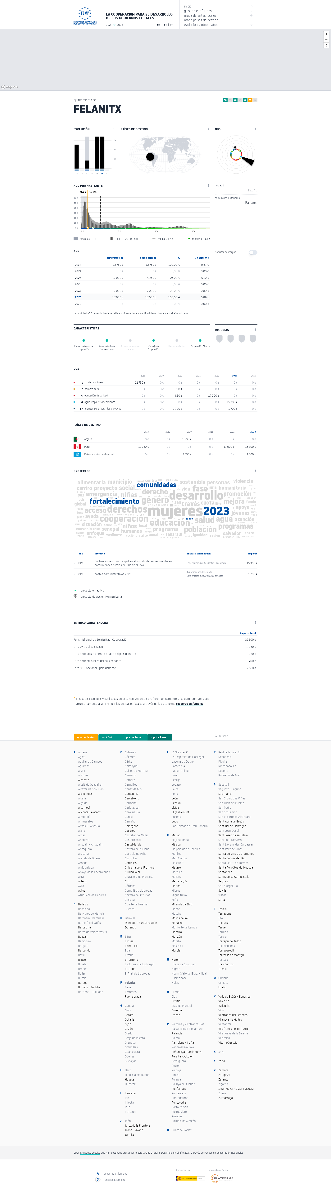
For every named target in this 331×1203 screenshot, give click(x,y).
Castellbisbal (133, 840)
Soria (221, 900)
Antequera (85, 849)
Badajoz (83, 904)
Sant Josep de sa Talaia (233, 835)
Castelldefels (133, 844)
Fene (128, 987)
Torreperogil (226, 950)
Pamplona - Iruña (183, 1042)
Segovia (223, 881)
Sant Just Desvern (230, 840)
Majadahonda (180, 840)
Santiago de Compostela (233, 877)
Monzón (177, 936)
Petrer (176, 1065)
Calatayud (131, 766)
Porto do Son (180, 1107)
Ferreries (131, 992)
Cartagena (131, 826)
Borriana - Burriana (90, 992)
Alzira (81, 830)
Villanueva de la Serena (233, 1033)
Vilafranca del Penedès (232, 1015)
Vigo (221, 1010)
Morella (176, 941)
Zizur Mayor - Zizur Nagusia (236, 1088)
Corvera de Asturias (137, 895)
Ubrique (223, 978)
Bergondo (84, 950)
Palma (176, 1038)
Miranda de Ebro (182, 904)
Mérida (176, 886)
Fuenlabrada (133, 996)
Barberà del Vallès (89, 923)
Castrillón (131, 858)
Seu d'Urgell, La (228, 886)
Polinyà (176, 1079)
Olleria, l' (177, 992)
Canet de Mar (133, 789)
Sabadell (223, 784)
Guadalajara (132, 1052)
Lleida (175, 807)
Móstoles (177, 946)
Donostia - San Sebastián (141, 923)
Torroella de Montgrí (231, 955)
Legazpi (176, 784)
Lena (175, 794)
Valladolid (224, 1006)
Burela (82, 978)
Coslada (130, 900)
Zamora (223, 1070)
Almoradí (84, 817)
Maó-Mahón (179, 858)
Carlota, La (131, 807)
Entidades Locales (90, 1152)
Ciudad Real (132, 872)
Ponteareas (179, 1093)
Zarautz (223, 1079)
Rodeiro (223, 771)
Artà (81, 877)
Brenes (82, 969)
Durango (130, 927)
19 (230, 100)
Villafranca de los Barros (233, 1029)
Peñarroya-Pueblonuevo (187, 1052)
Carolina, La (132, 812)
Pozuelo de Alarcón (184, 1121)
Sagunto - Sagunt (229, 789)
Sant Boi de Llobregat (232, 826)
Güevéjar (130, 1061)
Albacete (83, 780)
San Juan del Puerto (231, 803)
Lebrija (176, 780)
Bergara (83, 946)
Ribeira (222, 761)
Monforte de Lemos (184, 927)
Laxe (175, 775)
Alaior (81, 771)
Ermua (129, 955)
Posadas (177, 1116)
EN (165, 24)
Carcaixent (132, 798)
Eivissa (129, 941)
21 (240, 100)
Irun (127, 1107)
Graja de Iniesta (135, 1038)
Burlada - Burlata (89, 987)
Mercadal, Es (179, 881)
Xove (221, 1052)
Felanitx (130, 982)
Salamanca (225, 794)
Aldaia (82, 798)
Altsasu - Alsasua (89, 826)
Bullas (82, 973)
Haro (128, 1070)
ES (158, 24)
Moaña (176, 909)
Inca (127, 1098)
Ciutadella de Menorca (139, 877)
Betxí (81, 955)
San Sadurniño (227, 812)
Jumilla (129, 1135)
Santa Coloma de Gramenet (236, 854)
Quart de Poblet (182, 1130)
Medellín (177, 872)
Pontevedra (179, 1102)
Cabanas (130, 752)
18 (225, 100)
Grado (128, 1033)
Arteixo (82, 881)
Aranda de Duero (89, 858)
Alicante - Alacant (89, 812)
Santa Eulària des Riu (232, 858)
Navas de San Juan (184, 964)
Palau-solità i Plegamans (187, 1029)
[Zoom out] (326, 39)
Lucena (176, 817)
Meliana (177, 877)
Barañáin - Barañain (91, 918)
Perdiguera (179, 1061)
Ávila (81, 886)
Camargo (131, 775)
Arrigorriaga (86, 867)
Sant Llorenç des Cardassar (235, 844)
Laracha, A (178, 766)
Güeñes (129, 1056)
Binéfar (83, 964)
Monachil (177, 923)
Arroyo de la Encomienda (94, 872)
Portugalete (179, 1112)
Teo (220, 918)
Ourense (177, 1010)
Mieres (176, 890)
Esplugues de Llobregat (139, 964)
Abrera (82, 752)
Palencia (177, 1033)
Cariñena (131, 803)
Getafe (129, 1015)
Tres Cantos (226, 964)
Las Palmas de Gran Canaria (190, 826)
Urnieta (223, 983)
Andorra (83, 840)
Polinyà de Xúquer (183, 1084)
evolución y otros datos (218, 24)
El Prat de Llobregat (137, 973)
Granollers (131, 1047)
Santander (225, 872)
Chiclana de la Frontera (140, 867)
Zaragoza (224, 1075)
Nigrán (176, 969)
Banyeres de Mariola (91, 913)
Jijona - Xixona (134, 1130)
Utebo (222, 987)
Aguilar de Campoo (90, 761)
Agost (81, 757)
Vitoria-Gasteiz (227, 1042)
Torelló (222, 936)
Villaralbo (224, 1038)
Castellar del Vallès (136, 835)
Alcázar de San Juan (91, 789)
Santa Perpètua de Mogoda (235, 867)
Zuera (222, 1093)
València (223, 1001)
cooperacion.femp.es (115, 1173)
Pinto (175, 1075)
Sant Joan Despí (228, 830)
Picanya (177, 1070)
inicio (218, 6)
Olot (174, 996)
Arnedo (82, 863)
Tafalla (222, 909)
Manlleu (177, 854)
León (175, 798)
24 (255, 100)
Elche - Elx (131, 946)
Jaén (128, 1121)
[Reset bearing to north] (326, 45)
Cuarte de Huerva (136, 904)
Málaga (176, 844)
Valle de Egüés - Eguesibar (235, 996)
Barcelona (84, 927)
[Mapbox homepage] (9, 87)
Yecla (221, 1061)
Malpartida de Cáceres (186, 849)
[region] (165, 59)
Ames (81, 835)
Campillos (131, 784)
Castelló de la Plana (137, 849)
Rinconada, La (227, 766)
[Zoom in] (326, 34)
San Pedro (224, 807)
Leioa (175, 789)
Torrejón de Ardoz (229, 941)
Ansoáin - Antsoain (90, 844)
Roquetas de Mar (229, 775)
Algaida (82, 803)
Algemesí (84, 807)
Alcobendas (85, 794)
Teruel (222, 927)
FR (171, 24)
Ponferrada (179, 1088)
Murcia (176, 950)
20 (235, 100)
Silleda (222, 895)
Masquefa (178, 863)
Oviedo (176, 1015)
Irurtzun (130, 1112)
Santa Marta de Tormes (233, 863)
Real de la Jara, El (229, 752)
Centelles (131, 863)
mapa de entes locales (218, 15)
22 (245, 100)
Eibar (128, 936)
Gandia (129, 1006)
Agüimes (83, 766)
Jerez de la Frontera (137, 1125)
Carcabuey (131, 794)
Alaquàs (83, 775)
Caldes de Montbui (136, 771)
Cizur (128, 881)
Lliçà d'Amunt (180, 812)
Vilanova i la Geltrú (230, 1019)
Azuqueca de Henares (92, 895)
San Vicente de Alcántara (234, 817)
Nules (175, 983)
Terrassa (223, 923)
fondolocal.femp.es (114, 1179)
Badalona (84, 909)
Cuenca (129, 909)
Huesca (129, 1079)
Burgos (82, 983)
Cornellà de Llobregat (138, 890)
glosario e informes (218, 10)
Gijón (128, 1024)
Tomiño (223, 932)
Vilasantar (224, 1024)
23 (250, 100)
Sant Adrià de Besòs (231, 821)
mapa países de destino (218, 20)
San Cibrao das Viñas (231, 798)
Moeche (177, 913)
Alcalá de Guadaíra (90, 784)
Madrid (176, 835)
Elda (127, 950)
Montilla (177, 932)
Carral (129, 817)
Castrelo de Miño (135, 854)
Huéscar (130, 1084)
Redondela (225, 757)
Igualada (130, 1093)
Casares (130, 830)
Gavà (128, 1010)
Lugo (175, 821)
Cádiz (128, 761)
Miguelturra (179, 895)
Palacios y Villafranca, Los (188, 1024)
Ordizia (176, 1001)
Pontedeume (180, 1098)
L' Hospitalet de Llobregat (188, 757)
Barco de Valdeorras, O (92, 932)
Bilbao (82, 959)
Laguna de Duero (183, 761)
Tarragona (224, 913)
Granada (130, 1042)
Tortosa (223, 959)
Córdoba (130, 886)
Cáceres (130, 757)
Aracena (83, 854)
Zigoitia (223, 1084)
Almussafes (85, 821)
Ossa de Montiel (182, 1006)
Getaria (129, 1019)
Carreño (130, 821)
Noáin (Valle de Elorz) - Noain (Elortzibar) (190, 975)
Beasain (83, 936)
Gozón (129, 1029)
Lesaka (176, 803)
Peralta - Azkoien (182, 1056)
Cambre (130, 780)
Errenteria (131, 959)
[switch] (253, 252)
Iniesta (129, 1102)
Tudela (222, 969)
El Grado (130, 969)
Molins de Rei (180, 918)
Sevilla (222, 890)
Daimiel (130, 918)
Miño (175, 900)
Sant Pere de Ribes (230, 849)
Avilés (81, 890)
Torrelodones (226, 946)
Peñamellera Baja (183, 1047)
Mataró (176, 867)
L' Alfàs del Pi (180, 752)
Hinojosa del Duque (137, 1075)
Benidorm (84, 941)
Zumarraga (225, 1098)
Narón (175, 959)
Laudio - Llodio (181, 771)
